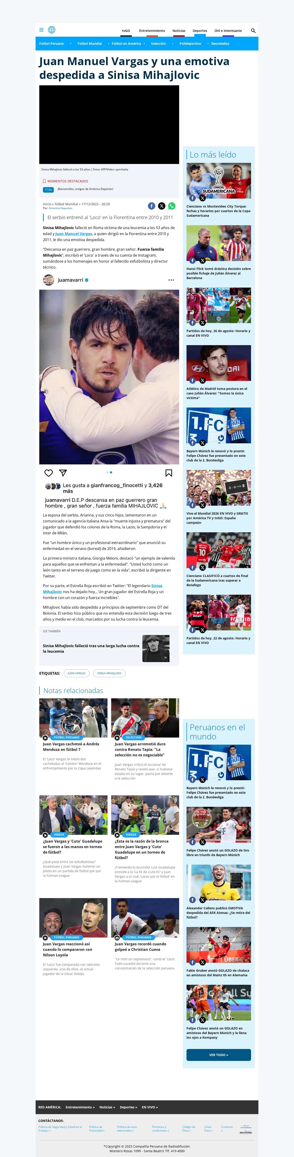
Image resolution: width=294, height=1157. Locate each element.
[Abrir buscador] (253, 30)
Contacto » (227, 1128)
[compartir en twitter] (161, 206)
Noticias (178, 30)
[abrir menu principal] (41, 29)
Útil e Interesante (228, 30)
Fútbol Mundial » (68, 204)
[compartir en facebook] (151, 206)
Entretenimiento (152, 30)
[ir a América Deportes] (51, 29)
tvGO (126, 30)
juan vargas (77, 673)
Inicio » (48, 204)
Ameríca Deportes (60, 208)
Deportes (200, 30)
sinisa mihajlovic (109, 673)
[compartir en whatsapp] (171, 206)
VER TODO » (218, 1055)
